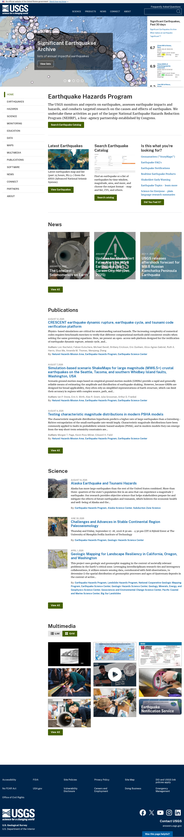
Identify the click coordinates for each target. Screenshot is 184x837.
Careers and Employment (101, 790)
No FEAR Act (9, 788)
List (57, 633)
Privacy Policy (101, 780)
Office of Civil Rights (13, 797)
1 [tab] (65, 80)
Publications (15, 160)
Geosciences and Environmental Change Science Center (131, 590)
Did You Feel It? (152, 202)
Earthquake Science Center (132, 354)
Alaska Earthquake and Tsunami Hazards (104, 483)
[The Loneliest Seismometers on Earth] (69, 255)
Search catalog (105, 197)
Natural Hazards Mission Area (68, 354)
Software (13, 167)
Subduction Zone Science (147, 508)
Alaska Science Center (120, 508)
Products (90, 11)
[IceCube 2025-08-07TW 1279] (114, 702)
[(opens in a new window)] (143, 812)
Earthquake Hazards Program (101, 354)
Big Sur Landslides (111, 593)
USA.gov (37, 788)
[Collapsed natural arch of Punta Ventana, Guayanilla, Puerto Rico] (69, 654)
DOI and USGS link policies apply (166, 781)
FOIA (35, 780)
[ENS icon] (160, 707)
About (127, 11)
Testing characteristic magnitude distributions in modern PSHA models (105, 414)
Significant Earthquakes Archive (163, 29)
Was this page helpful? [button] (157, 834)
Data (10, 138)
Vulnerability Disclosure (70, 790)
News (103, 11)
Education (13, 130)
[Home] (15, 14)
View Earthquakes (61, 189)
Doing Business (133, 788)
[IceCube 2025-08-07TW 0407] (69, 713)
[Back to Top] (173, 826)
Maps (10, 145)
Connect (115, 11)
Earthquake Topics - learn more (159, 185)
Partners (13, 189)
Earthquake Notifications (155, 168)
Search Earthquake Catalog (66, 124)
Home (10, 94)
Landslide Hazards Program (122, 582)
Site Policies (70, 780)
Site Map (130, 780)
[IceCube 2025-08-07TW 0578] (160, 682)
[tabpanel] (73, 51)
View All (55, 289)
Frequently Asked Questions (166, 6)
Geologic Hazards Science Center (126, 540)
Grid (72, 633)
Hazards (12, 109)
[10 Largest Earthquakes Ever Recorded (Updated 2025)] (160, 654)
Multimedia (14, 152)
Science (76, 11)
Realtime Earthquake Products (158, 173)
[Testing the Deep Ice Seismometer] (69, 682)
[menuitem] (76, 10)
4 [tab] (78, 80)
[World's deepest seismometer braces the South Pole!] (114, 675)
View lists (45, 64)
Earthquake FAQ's (151, 162)
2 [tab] (69, 80)
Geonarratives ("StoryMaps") (158, 156)
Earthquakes (15, 101)
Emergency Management (163, 790)
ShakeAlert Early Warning (155, 179)
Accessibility (9, 780)
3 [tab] (73, 80)
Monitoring (14, 123)
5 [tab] (82, 80)
